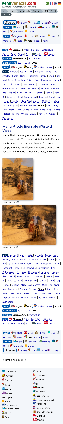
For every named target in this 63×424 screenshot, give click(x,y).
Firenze (23, 23)
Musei (30, 36)
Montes (36, 101)
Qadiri (49, 105)
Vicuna (33, 114)
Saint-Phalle (8, 109)
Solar (49, 109)
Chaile (43, 76)
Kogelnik (43, 97)
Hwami (11, 93)
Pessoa (32, 105)
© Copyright (8, 397)
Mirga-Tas (26, 101)
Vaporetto (41, 391)
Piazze (37, 41)
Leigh (58, 97)
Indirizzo (41, 67)
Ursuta (24, 114)
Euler (36, 80)
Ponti (45, 41)
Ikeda (19, 93)
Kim (20, 97)
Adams (23, 71)
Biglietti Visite (12, 408)
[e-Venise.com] (51, 3)
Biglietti (18, 36)
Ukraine (15, 101)
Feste (19, 41)
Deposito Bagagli (45, 412)
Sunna (57, 109)
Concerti (31, 27)
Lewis (6, 101)
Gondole (39, 371)
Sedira (26, 109)
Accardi (14, 71)
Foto (28, 54)
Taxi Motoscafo (43, 396)
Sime (42, 109)
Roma (34, 23)
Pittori (26, 50)
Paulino (23, 105)
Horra (23, 88)
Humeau (45, 88)
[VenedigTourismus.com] (59, 3)
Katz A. (49, 93)
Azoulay (6, 76)
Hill (17, 88)
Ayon (55, 71)
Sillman (34, 109)
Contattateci (11, 371)
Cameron (33, 76)
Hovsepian (33, 88)
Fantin (56, 80)
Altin (30, 71)
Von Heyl (43, 114)
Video (39, 54)
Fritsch (17, 84)
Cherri (51, 76)
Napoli (44, 23)
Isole (53, 36)
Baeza (15, 76)
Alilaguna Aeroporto (45, 400)
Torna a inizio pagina (15, 360)
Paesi (49, 67)
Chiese (42, 36)
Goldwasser (8, 88)
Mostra (51, 54)
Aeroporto (41, 404)
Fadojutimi (46, 80)
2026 (20, 63)
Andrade (39, 71)
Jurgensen (38, 93)
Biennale (41, 416)
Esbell (29, 80)
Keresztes (11, 97)
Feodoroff (7, 84)
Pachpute (13, 105)
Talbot (7, 114)
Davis (10, 80)
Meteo (31, 31)
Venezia (9, 376)
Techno (15, 114)
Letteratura (47, 50)
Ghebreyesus (29, 84)
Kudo (51, 97)
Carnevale (18, 31)
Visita (19, 27)
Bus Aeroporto (43, 408)
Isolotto (27, 93)
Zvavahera (7, 118)
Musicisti (35, 50)
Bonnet (23, 76)
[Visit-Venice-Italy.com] (55, 3)
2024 (27, 63)
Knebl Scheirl (30, 97)
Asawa (48, 71)
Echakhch (20, 80)
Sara (18, 109)
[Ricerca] (47, 3)
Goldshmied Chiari (46, 84)
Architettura (34, 58)
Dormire (46, 27)
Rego (56, 105)
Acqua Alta (12, 405)
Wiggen (53, 114)
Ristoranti (40, 379)
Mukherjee (47, 101)
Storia (21, 54)
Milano (55, 23)
